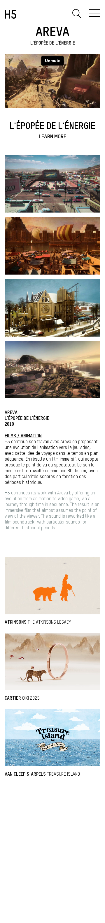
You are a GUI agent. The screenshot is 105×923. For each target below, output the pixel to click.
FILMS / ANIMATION (23, 436)
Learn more (52, 136)
